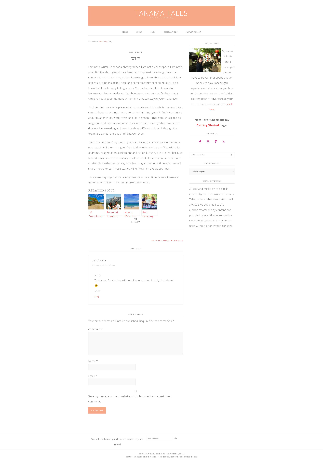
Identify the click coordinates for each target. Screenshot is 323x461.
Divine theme (162, 454)
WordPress (185, 457)
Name (93, 361)
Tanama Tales (161, 13)
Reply (97, 296)
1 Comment (135, 222)
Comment (95, 329)
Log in (194, 457)
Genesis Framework (168, 457)
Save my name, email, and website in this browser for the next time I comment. (130, 398)
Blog (131, 52)
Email (92, 376)
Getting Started (208, 125)
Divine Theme (149, 457)
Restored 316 (178, 454)
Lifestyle (138, 52)
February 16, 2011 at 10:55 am (103, 265)
